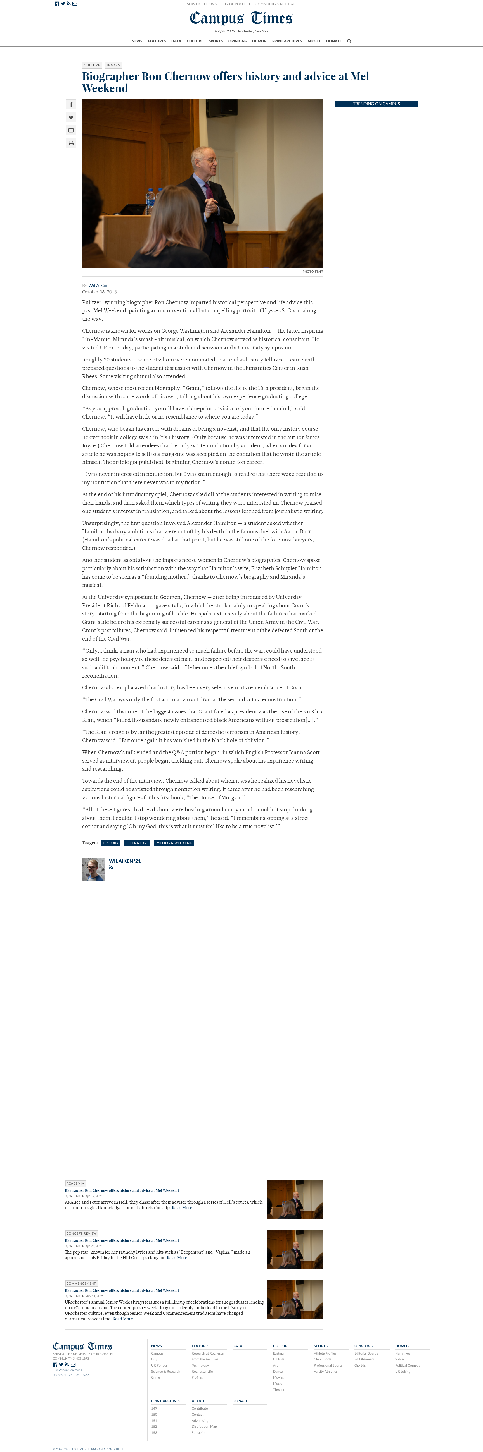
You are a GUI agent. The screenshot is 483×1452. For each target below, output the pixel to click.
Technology (200, 1365)
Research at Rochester (208, 1353)
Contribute (200, 1408)
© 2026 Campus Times (69, 1449)
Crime (155, 1377)
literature (138, 843)
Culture (195, 41)
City (154, 1359)
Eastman (279, 1353)
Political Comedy (407, 1365)
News (137, 41)
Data (176, 41)
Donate (334, 41)
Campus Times (241, 17)
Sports (216, 41)
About (314, 41)
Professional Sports (328, 1365)
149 (154, 1408)
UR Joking (402, 1371)
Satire (399, 1359)
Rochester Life (202, 1371)
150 (154, 1414)
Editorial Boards (366, 1353)
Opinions (237, 41)
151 (154, 1420)
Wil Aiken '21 (125, 861)
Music (277, 1383)
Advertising (200, 1420)
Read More (182, 1208)
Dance (278, 1371)
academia (75, 1183)
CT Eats (278, 1359)
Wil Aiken (97, 285)
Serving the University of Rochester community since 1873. (83, 1356)
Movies (278, 1377)
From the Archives (205, 1359)
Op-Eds (360, 1365)
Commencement (81, 1283)
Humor (259, 41)
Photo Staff (313, 271)
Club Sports (322, 1359)
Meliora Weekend (175, 843)
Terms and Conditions (106, 1449)
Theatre (278, 1389)
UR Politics (159, 1365)
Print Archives (287, 41)
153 (154, 1432)
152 (154, 1426)
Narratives (402, 1353)
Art (275, 1365)
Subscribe (199, 1432)
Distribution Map (204, 1426)
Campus (157, 1353)
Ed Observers (364, 1359)
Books (113, 65)
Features (157, 41)
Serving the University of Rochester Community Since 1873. (241, 4)
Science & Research (165, 1371)
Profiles (197, 1377)
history (111, 843)
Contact (197, 1414)
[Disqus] (194, 957)
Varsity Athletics (325, 1371)
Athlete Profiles (325, 1353)
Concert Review (82, 1233)
